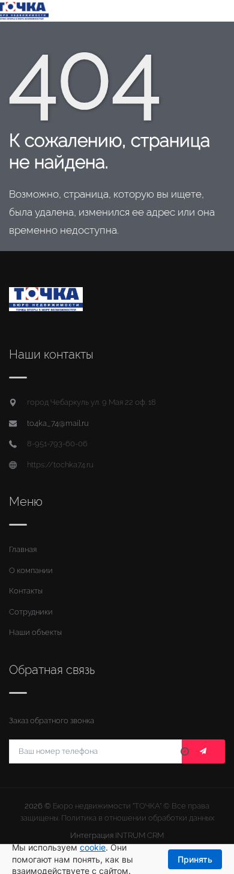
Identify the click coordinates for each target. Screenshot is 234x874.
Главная (23, 549)
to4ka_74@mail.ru (58, 423)
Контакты (26, 590)
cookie (93, 847)
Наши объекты (35, 632)
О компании (31, 570)
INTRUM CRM (139, 835)
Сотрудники (31, 611)
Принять (195, 859)
